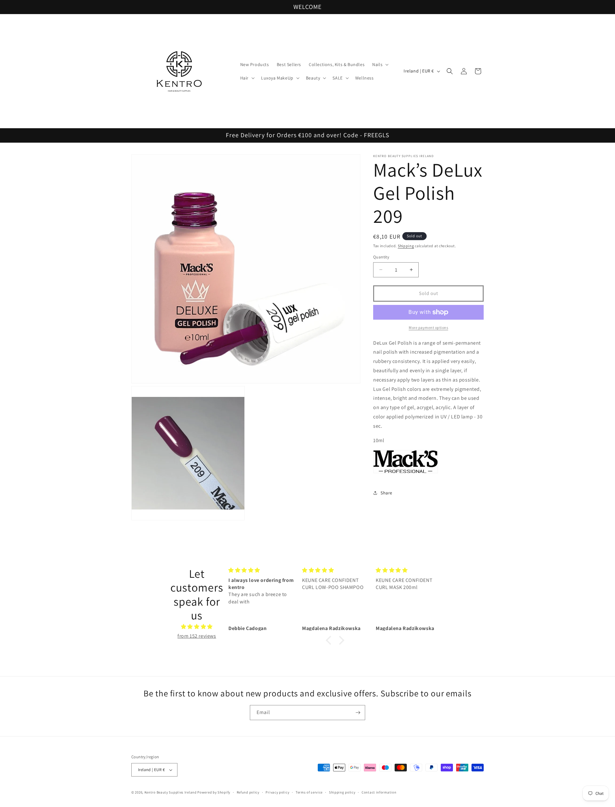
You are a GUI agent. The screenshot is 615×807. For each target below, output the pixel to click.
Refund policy (248, 792)
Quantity (381, 257)
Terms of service (309, 792)
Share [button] (386, 493)
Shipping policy (342, 792)
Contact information (379, 792)
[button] (379, 64)
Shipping (406, 245)
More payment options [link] (428, 327)
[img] (197, 627)
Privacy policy (277, 792)
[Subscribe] (358, 712)
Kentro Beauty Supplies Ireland (170, 792)
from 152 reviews (196, 636)
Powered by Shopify (213, 792)
